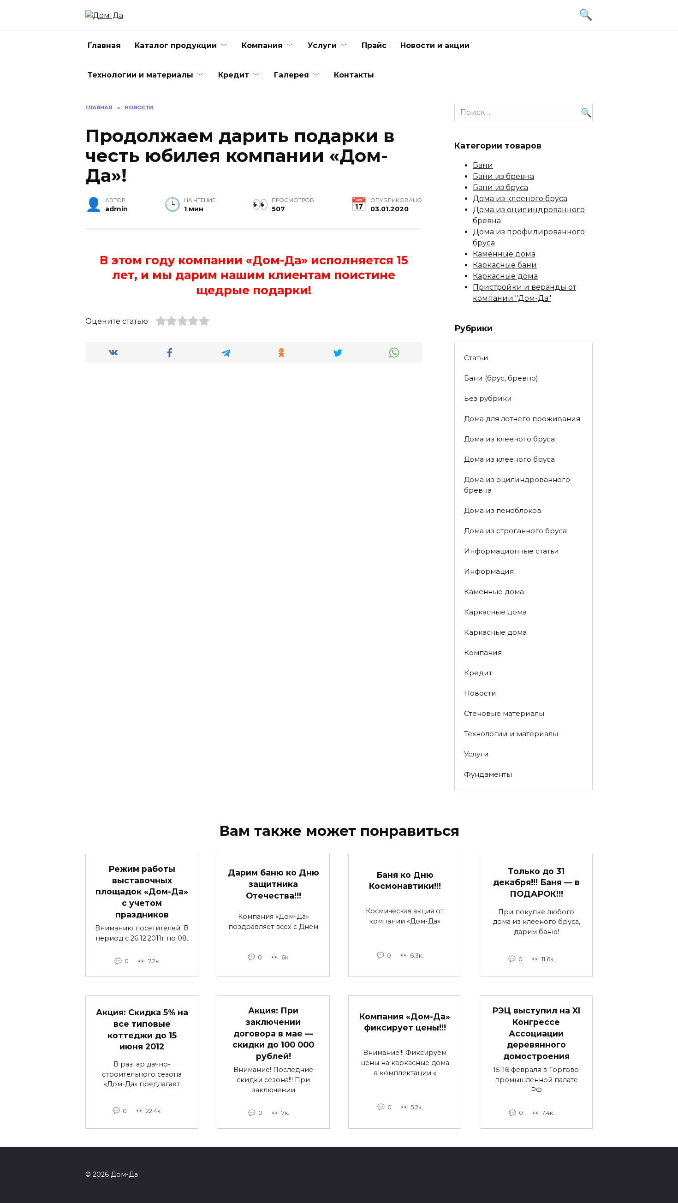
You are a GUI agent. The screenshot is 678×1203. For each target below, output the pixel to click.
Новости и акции (435, 45)
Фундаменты (488, 774)
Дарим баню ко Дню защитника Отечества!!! (273, 884)
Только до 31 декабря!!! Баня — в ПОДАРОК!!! (536, 882)
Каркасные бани (505, 265)
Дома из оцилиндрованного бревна (517, 484)
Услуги (322, 45)
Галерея (291, 75)
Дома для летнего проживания (522, 418)
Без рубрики (488, 398)
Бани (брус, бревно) (501, 378)
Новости (480, 693)
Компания (262, 45)
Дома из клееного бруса (520, 198)
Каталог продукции (176, 45)
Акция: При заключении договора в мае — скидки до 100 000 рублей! (273, 1033)
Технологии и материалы (140, 75)
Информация (489, 571)
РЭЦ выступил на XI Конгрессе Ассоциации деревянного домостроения (536, 1033)
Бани (483, 165)
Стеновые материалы (504, 713)
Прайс (374, 45)
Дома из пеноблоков (502, 510)
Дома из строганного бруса (515, 530)
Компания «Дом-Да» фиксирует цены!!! (404, 1021)
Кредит (233, 75)
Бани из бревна (503, 176)
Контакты (354, 75)
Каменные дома (504, 254)
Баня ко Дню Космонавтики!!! (405, 880)
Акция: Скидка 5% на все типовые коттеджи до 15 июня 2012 (142, 1029)
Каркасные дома (505, 276)
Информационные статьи (511, 551)
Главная (104, 45)
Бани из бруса (500, 187)
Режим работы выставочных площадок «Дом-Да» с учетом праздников (141, 891)
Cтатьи (476, 357)
